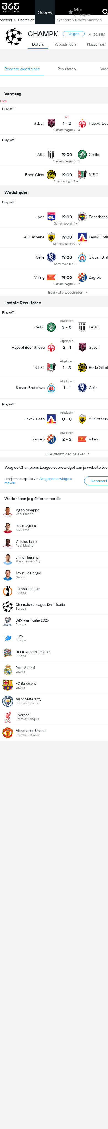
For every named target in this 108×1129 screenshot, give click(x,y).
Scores (45, 12)
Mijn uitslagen (82, 12)
